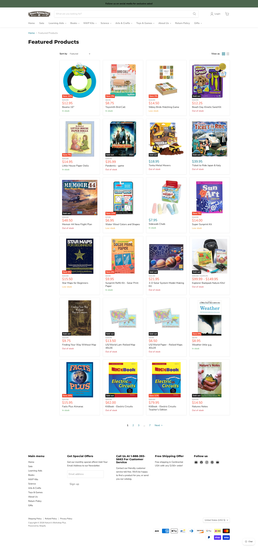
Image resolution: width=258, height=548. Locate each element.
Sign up (74, 484)
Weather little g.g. (202, 344)
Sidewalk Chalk (157, 224)
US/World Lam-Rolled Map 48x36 (120, 346)
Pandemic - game (114, 165)
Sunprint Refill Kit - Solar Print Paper (121, 284)
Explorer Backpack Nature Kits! (208, 283)
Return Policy (182, 23)
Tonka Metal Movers (160, 165)
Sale (41, 23)
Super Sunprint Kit (202, 224)
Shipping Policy (35, 518)
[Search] (194, 13)
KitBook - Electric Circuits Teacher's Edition (162, 408)
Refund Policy (51, 518)
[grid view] (223, 54)
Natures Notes (200, 406)
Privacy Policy (66, 518)
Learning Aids (57, 23)
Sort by (63, 53)
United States (215, 520)
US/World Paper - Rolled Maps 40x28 (165, 346)
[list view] (228, 54)
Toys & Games (144, 23)
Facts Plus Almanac (72, 406)
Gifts (197, 23)
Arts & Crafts (123, 23)
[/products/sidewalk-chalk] (166, 197)
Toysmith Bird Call (115, 107)
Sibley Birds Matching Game (164, 107)
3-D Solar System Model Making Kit (166, 284)
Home (31, 23)
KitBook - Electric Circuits (119, 406)
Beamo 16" (68, 107)
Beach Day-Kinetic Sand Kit (206, 107)
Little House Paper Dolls (75, 165)
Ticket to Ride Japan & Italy (206, 165)
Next (158, 425)
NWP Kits (89, 23)
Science (105, 23)
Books (74, 23)
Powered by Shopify (37, 526)
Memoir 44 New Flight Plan (77, 224)
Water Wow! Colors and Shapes (122, 224)
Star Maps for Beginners (75, 283)
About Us (163, 23)
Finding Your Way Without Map (79, 344)
